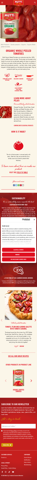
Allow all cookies (19, 250)
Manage (17, 254)
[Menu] (6, 2)
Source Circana (27, 457)
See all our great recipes (18, 356)
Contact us (3, 457)
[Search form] (30, 2)
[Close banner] (34, 219)
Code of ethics (27, 462)
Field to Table (22, 172)
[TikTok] (9, 472)
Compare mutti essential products (23, 125)
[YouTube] (13, 472)
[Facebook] (2, 472)
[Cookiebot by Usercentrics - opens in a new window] (22, 219)
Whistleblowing (27, 464)
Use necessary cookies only (18, 259)
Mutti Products (5, 44)
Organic (23, 44)
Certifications (27, 460)
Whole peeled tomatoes (18, 322)
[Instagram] (5, 472)
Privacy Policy (14, 431)
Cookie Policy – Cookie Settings (8, 468)
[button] (14, 185)
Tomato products (15, 44)
